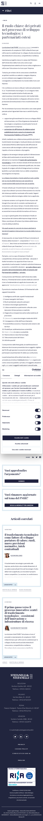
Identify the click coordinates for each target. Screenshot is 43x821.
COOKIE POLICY (21, 749)
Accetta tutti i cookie (21, 438)
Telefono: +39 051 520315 (21, 689)
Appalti (4, 662)
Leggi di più (8, 584)
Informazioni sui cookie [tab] (32, 375)
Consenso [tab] (6, 375)
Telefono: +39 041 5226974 (21, 722)
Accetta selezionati (21, 444)
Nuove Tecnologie (25, 589)
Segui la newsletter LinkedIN (21, 505)
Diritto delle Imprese (9, 589)
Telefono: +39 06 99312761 (21, 711)
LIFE (23, 817)
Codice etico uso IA (21, 753)
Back (5, 20)
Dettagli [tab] (17, 375)
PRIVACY (21, 744)
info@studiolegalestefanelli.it (23, 730)
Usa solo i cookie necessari (21, 449)
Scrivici (21, 481)
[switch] (38, 416)
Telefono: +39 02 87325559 (21, 700)
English (21, 760)
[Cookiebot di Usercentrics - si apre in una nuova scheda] (32, 370)
